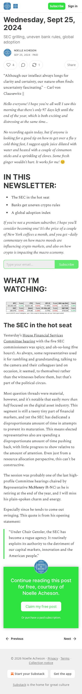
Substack (19, 685)
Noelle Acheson (25, 50)
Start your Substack (30, 674)
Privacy (53, 658)
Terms (65, 658)
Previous (17, 639)
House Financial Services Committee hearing (33, 338)
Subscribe (57, 6)
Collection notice (41, 663)
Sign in (73, 6)
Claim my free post (41, 606)
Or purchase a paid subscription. (41, 617)
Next (67, 639)
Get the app (63, 674)
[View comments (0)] (23, 65)
